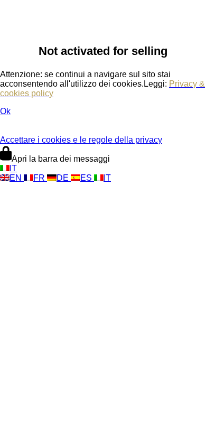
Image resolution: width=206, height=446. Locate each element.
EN (17, 177)
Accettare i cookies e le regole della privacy (81, 139)
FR (40, 177)
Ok (5, 111)
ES (87, 177)
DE (64, 177)
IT (13, 168)
